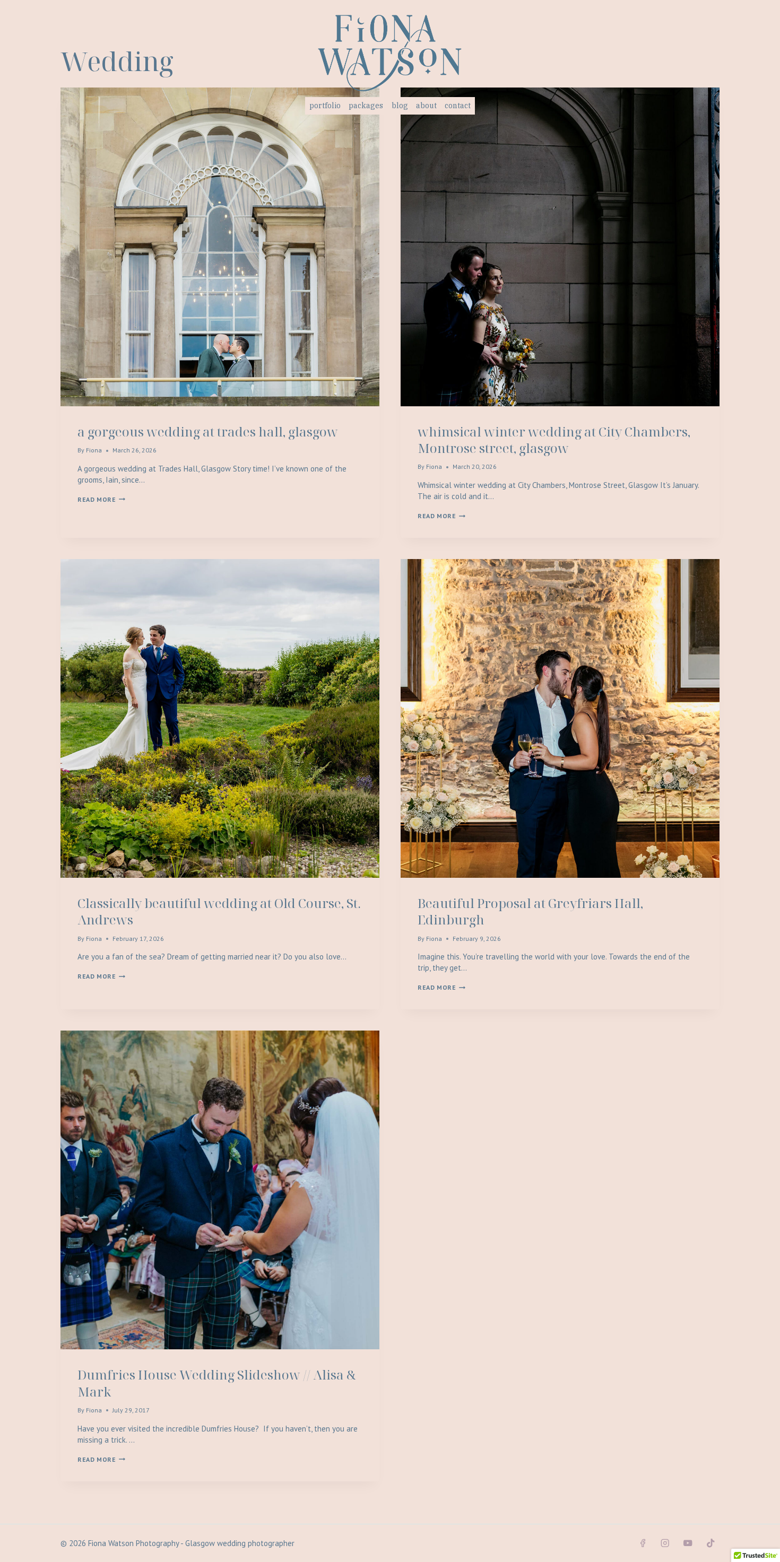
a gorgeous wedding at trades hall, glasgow (207, 431)
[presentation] (219, 247)
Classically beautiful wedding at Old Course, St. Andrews (219, 911)
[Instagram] (665, 1543)
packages (366, 105)
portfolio (325, 105)
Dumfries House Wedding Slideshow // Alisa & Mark (216, 1383)
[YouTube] (688, 1543)
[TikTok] (711, 1543)
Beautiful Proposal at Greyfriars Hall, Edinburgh (530, 911)
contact (458, 105)
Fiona (94, 450)
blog (400, 105)
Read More (101, 499)
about (426, 105)
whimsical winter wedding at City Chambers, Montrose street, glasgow (554, 440)
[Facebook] (642, 1543)
